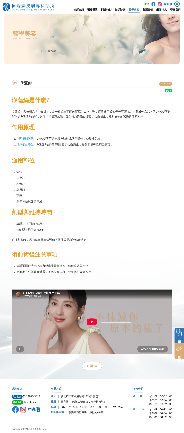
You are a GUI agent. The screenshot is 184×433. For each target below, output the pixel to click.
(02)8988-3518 (31, 396)
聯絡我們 (175, 9)
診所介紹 (79, 9)
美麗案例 (148, 9)
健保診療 (120, 9)
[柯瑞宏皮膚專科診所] (28, 7)
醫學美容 (134, 9)
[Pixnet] (34, 409)
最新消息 (161, 9)
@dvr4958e (30, 402)
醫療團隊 (92, 9)
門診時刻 (106, 9)
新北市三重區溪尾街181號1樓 (78, 396)
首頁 (42, 51)
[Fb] (15, 409)
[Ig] (23, 410)
